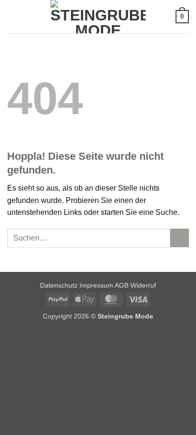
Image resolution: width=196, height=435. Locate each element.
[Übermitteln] (179, 238)
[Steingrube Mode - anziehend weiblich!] (98, 16)
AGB (121, 285)
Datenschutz (59, 285)
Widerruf (143, 285)
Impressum (97, 285)
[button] (13, 16)
